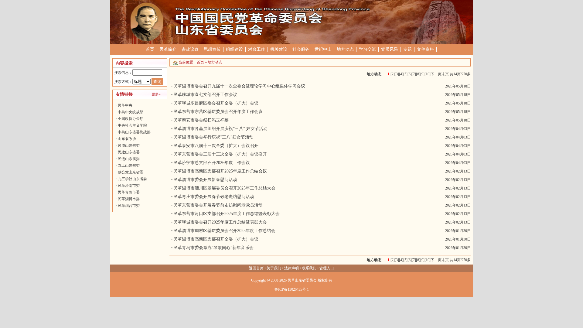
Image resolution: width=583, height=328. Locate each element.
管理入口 (326, 268)
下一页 (436, 74)
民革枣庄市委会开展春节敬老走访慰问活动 (213, 196)
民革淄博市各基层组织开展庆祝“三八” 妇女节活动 (220, 128)
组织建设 (234, 49)
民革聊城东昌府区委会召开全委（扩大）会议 (215, 103)
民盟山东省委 (129, 145)
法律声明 (291, 268)
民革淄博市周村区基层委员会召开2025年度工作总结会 (224, 230)
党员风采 (389, 49)
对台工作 (256, 49)
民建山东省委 (129, 152)
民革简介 (167, 49)
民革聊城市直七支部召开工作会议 (205, 94)
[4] (401, 74)
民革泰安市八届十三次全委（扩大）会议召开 (215, 145)
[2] (392, 74)
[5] (405, 74)
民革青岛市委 (129, 192)
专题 (407, 49)
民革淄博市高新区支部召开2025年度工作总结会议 (220, 171)
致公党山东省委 (130, 172)
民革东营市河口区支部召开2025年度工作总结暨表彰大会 (226, 213)
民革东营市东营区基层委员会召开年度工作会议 (218, 111)
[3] (397, 74)
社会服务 (300, 49)
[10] (427, 74)
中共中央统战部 (130, 112)
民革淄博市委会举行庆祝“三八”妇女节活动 (213, 137)
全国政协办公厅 (130, 119)
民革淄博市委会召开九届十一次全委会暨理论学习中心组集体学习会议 (239, 86)
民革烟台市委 (129, 205)
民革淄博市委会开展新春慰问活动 (205, 179)
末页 (445, 74)
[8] (418, 74)
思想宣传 (212, 49)
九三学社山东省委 (132, 179)
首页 (150, 49)
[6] (409, 74)
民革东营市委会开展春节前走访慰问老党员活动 (218, 205)
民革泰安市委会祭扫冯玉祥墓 (201, 120)
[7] (414, 74)
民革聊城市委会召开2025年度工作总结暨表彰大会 (220, 222)
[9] (422, 74)
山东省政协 (127, 139)
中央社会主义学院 (132, 125)
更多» (156, 94)
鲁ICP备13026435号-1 (291, 289)
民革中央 (125, 105)
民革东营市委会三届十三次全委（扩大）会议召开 (220, 154)
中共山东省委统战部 (134, 132)
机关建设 (278, 49)
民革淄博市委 (129, 199)
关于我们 (274, 268)
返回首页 (256, 268)
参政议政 (190, 49)
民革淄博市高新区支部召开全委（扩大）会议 (215, 239)
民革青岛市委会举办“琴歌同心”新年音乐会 (213, 247)
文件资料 (425, 49)
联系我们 (309, 268)
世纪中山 (323, 49)
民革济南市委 (129, 185)
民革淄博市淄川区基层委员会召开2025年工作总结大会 (224, 188)
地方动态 (345, 49)
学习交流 (367, 49)
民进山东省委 (129, 159)
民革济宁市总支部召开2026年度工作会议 (211, 162)
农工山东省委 (129, 165)
